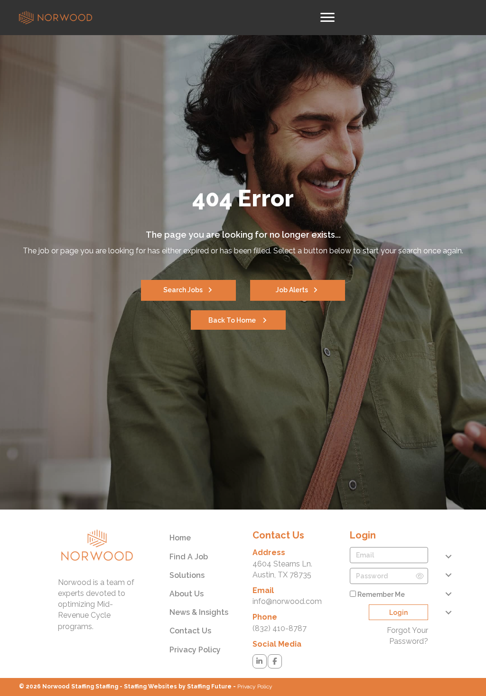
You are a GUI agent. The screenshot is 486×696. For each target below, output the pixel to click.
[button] (188, 290)
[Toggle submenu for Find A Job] (448, 556)
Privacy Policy (254, 686)
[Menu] (327, 17)
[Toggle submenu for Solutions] (448, 575)
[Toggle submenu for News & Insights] (448, 612)
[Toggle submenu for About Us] (448, 593)
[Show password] (420, 576)
